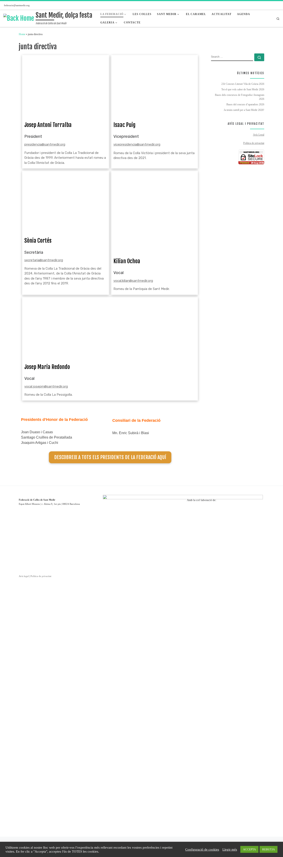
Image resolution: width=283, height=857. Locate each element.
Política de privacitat (253, 143)
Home (22, 34)
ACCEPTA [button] (249, 849)
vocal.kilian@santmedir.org (133, 281)
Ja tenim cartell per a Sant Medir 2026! (244, 110)
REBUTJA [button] (268, 849)
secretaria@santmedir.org (43, 260)
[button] (193, 527)
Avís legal (24, 576)
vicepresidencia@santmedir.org (136, 144)
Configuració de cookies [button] (202, 849)
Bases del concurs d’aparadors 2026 (245, 104)
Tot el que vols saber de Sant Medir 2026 (242, 89)
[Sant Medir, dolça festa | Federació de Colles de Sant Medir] (18, 18)
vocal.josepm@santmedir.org (46, 386)
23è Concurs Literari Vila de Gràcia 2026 (242, 84)
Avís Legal (258, 134)
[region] (225, 528)
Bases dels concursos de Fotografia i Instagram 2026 (239, 97)
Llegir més (229, 849)
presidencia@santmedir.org (44, 144)
